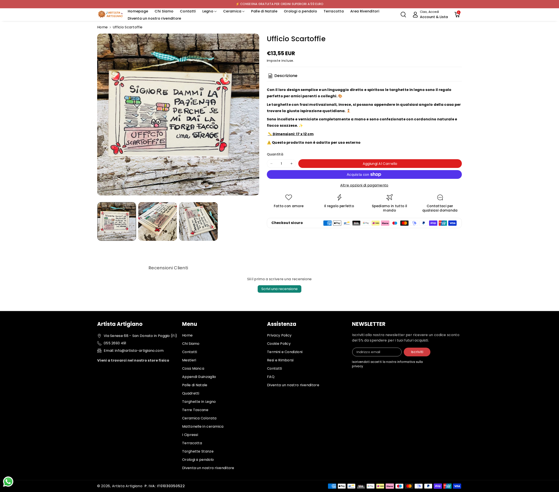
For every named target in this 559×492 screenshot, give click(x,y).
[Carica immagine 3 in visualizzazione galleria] (198, 221)
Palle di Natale (194, 385)
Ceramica (232, 11)
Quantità (275, 154)
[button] (209, 11)
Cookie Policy (279, 343)
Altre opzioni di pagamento (364, 185)
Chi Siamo (191, 343)
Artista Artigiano (127, 486)
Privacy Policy (279, 335)
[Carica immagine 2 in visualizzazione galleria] (157, 221)
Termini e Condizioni (284, 351)
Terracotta (192, 443)
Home (102, 27)
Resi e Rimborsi (280, 360)
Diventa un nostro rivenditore (208, 467)
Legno (208, 11)
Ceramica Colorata (199, 418)
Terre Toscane (195, 409)
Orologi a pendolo (198, 459)
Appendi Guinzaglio (199, 376)
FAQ (270, 376)
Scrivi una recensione (279, 288)
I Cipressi (190, 434)
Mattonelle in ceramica (203, 426)
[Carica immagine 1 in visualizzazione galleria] (116, 221)
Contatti (189, 351)
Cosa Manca (193, 368)
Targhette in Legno (199, 401)
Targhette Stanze (198, 451)
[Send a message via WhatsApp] (8, 482)
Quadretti (190, 393)
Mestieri (189, 360)
